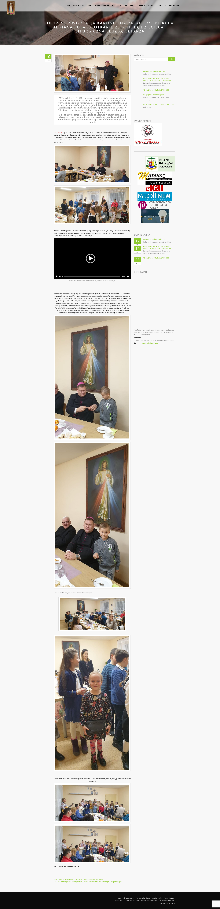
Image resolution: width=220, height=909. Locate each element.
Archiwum (174, 6)
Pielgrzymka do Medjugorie (153, 95)
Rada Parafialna (157, 898)
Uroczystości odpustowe (149, 900)
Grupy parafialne (126, 6)
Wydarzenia (109, 6)
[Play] (57, 276)
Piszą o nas (118, 900)
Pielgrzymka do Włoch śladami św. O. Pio (158, 104)
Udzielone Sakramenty (166, 900)
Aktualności (94, 6)
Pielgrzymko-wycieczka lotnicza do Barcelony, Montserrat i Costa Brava (157, 79)
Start (67, 6)
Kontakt (162, 6)
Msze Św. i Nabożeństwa (126, 898)
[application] (92, 258)
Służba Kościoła (169, 898)
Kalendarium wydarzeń (167, 903)
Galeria (141, 6)
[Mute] (127, 276)
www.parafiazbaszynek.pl (149, 343)
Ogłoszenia (78, 6)
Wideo (151, 6)
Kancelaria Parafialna (143, 898)
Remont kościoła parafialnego (154, 71)
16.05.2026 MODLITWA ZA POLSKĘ (156, 90)
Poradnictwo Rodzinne (131, 900)
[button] (90, 258)
